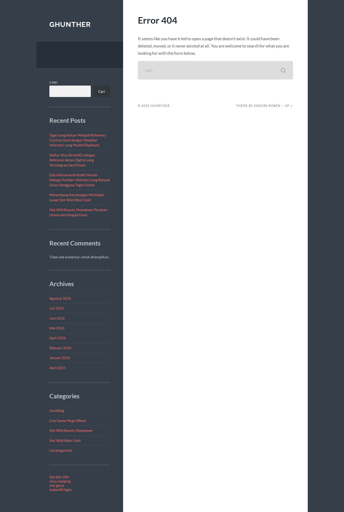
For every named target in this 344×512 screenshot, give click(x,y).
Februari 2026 (60, 348)
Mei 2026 (57, 328)
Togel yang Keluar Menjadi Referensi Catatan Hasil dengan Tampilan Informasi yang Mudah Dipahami (77, 140)
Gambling (56, 410)
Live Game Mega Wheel (67, 420)
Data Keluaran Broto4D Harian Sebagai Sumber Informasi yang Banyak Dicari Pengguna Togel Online (79, 180)
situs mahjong (60, 481)
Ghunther (70, 24)
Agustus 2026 (60, 298)
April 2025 (57, 368)
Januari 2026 (59, 358)
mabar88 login (60, 489)
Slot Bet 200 (59, 477)
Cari (53, 82)
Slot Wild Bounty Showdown (70, 430)
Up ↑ (289, 106)
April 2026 (57, 338)
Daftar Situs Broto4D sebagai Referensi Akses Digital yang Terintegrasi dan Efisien (72, 160)
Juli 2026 (56, 308)
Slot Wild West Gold (65, 440)
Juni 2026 (57, 318)
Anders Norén (267, 106)
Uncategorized (60, 450)
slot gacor (57, 485)
